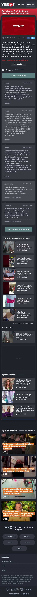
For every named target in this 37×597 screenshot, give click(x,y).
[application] (18, 298)
